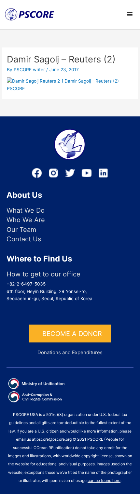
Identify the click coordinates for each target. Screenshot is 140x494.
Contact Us (24, 239)
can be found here (104, 480)
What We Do (26, 210)
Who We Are (26, 220)
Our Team (21, 230)
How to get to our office (43, 274)
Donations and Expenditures (70, 352)
